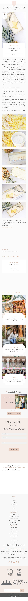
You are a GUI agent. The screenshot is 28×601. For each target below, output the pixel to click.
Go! (22, 590)
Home (14, 500)
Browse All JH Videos (14, 413)
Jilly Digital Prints (14, 514)
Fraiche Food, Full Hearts (14, 520)
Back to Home (14, 527)
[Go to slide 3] (14, 410)
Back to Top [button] (14, 596)
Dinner (14, 316)
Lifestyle (14, 498)
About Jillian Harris (14, 531)
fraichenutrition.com (7, 227)
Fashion (14, 508)
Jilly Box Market (14, 522)
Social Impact (14, 536)
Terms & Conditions (17, 595)
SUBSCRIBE (14, 449)
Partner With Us (14, 540)
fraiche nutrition (6, 251)
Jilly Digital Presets (14, 516)
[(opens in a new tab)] (14, 401)
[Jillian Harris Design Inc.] (14, 8)
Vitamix (7, 101)
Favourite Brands (14, 524)
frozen (12, 251)
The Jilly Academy (14, 533)
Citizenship (14, 504)
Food (14, 506)
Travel (14, 377)
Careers (14, 542)
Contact (14, 538)
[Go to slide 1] (11, 410)
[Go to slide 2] (13, 410)
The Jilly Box (14, 347)
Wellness (14, 502)
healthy (16, 251)
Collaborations (14, 518)
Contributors (14, 45)
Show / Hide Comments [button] (14, 257)
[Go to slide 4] (16, 410)
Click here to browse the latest (14, 467)
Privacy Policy (9, 595)
